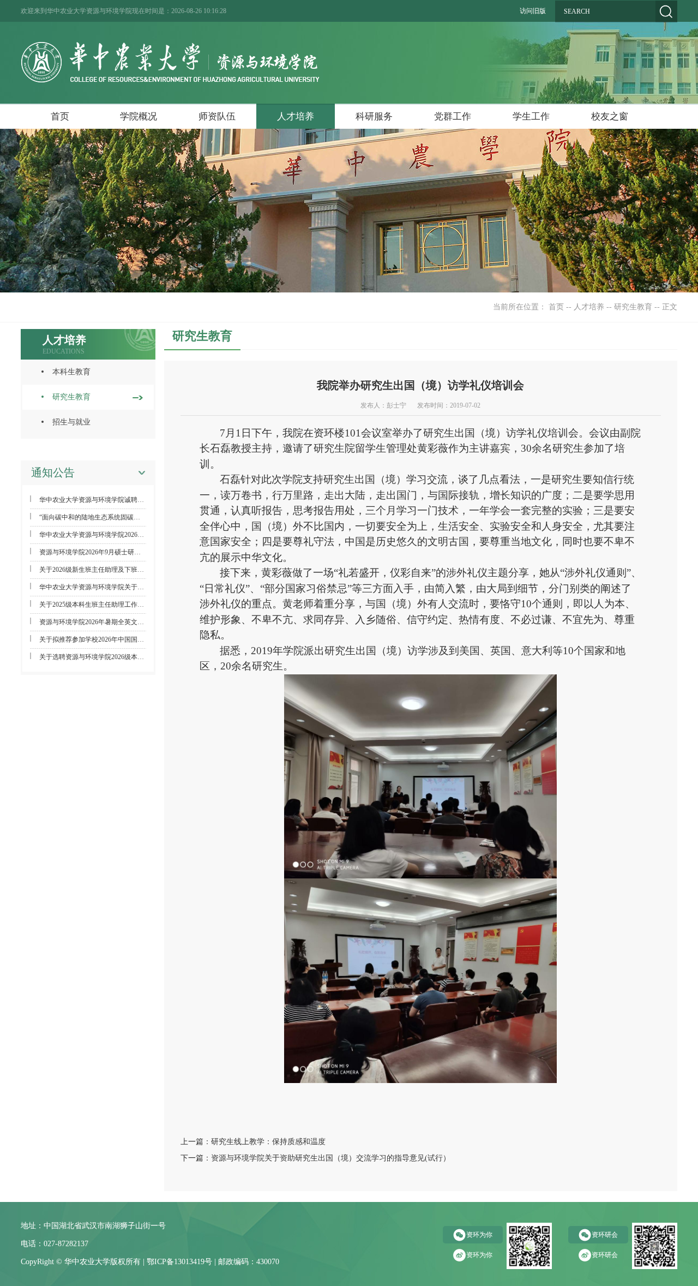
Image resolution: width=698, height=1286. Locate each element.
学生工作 (531, 116)
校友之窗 (609, 116)
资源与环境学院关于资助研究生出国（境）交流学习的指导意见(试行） (330, 1158)
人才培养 (295, 116)
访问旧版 (533, 11)
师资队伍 (217, 116)
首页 (60, 116)
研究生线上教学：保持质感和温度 (268, 1142)
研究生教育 (633, 307)
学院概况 (138, 116)
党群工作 (452, 116)
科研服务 (374, 116)
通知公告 (53, 472)
